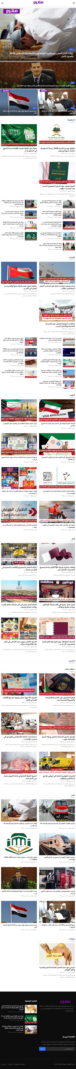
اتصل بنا (10, 1064)
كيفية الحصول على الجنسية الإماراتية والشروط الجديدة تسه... (60, 698)
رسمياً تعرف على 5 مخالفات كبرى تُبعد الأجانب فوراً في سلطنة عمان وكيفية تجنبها (51, 372)
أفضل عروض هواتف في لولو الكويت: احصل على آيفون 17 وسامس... (19, 492)
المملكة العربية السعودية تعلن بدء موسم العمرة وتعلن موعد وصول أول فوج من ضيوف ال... (51, 224)
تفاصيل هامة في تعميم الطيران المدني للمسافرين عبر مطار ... (19, 526)
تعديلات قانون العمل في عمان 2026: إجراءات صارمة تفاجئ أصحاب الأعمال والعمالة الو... (13, 350)
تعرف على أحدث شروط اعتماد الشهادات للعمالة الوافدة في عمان (50, 339)
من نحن (3, 1064)
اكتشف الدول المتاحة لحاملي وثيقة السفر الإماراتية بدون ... (58, 738)
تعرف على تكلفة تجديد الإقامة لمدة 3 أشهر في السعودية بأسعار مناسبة (12, 1017)
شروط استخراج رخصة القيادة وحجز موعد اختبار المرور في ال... (19, 458)
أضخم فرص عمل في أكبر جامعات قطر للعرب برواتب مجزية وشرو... (19, 605)
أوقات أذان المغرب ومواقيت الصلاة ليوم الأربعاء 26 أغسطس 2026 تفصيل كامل (12, 1028)
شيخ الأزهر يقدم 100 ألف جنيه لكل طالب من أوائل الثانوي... (58, 112)
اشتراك (42, 1049)
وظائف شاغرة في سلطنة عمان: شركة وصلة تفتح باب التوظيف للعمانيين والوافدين (51, 350)
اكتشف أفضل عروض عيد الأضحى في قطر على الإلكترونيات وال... (20, 643)
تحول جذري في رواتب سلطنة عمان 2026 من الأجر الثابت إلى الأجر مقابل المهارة (13, 340)
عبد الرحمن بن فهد (70, 702)
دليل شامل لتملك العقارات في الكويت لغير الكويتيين (20, 423)
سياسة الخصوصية (19, 1064)
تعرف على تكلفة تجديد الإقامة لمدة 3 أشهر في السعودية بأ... (20, 149)
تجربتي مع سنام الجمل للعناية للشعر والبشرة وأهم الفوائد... (57, 968)
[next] (73, 34)
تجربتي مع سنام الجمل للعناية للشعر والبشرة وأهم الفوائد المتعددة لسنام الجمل (12, 1007)
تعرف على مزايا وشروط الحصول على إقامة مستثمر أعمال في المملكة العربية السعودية (50, 202)
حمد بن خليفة (71, 572)
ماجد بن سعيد (71, 291)
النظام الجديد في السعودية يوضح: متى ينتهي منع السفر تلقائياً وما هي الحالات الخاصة (50, 234)
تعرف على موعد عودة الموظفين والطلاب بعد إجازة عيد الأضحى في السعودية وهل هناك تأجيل (12, 202)
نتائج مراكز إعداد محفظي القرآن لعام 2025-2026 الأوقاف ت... (20, 858)
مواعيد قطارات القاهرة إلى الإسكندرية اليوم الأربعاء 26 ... (57, 824)
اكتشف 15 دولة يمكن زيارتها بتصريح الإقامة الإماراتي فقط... (20, 698)
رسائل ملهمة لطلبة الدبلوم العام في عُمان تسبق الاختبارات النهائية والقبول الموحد (51, 361)
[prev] (3, 34)
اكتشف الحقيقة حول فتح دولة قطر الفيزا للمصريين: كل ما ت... (58, 643)
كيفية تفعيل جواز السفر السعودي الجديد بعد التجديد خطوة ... (58, 187)
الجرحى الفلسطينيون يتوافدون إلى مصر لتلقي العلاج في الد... (58, 892)
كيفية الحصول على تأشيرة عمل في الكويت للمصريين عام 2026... (58, 458)
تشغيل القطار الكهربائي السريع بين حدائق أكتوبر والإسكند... (59, 858)
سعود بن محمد (71, 153)
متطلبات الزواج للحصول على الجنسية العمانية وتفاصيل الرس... (60, 325)
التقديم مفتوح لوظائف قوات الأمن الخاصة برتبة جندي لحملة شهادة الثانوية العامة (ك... (12, 234)
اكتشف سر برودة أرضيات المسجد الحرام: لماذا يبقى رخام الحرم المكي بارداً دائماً (12, 213)
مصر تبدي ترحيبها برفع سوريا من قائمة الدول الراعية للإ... (19, 112)
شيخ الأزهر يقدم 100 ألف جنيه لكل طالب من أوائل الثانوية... (58, 926)
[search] (2, 3)
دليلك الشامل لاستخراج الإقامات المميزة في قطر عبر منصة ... (19, 568)
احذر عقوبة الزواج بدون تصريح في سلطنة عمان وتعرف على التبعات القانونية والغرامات (50, 383)
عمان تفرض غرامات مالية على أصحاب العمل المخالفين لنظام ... (57, 287)
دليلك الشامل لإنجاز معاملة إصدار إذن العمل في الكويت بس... (59, 492)
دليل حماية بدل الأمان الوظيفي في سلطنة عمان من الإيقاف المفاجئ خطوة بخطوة (12, 372)
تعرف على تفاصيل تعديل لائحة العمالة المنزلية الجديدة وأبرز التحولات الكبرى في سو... (13, 224)
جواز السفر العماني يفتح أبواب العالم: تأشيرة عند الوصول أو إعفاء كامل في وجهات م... (13, 361)
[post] (38, 34)
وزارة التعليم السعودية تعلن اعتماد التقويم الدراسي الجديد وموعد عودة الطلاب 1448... (51, 213)
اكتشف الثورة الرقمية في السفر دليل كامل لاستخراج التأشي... (58, 425)
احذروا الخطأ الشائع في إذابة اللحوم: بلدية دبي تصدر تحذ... (20, 777)
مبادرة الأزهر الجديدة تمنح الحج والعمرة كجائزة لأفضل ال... (19, 892)
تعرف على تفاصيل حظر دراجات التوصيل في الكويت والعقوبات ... (58, 526)
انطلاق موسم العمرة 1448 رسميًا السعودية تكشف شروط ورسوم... (58, 149)
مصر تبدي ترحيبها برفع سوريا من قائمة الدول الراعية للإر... (20, 926)
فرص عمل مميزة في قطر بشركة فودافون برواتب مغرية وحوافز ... (59, 605)
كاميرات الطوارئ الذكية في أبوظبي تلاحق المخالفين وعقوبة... (59, 777)
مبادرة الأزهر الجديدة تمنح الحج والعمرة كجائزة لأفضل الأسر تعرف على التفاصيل (46, 86)
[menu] (73, 3)
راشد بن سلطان (71, 428)
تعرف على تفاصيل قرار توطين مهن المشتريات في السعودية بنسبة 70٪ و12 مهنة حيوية (50, 245)
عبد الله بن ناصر (71, 828)
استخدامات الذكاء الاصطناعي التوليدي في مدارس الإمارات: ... (20, 738)
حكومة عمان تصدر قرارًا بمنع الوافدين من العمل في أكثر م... (20, 287)
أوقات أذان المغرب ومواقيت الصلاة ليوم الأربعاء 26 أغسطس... (20, 824)
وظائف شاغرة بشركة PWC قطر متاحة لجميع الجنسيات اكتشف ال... (57, 568)
